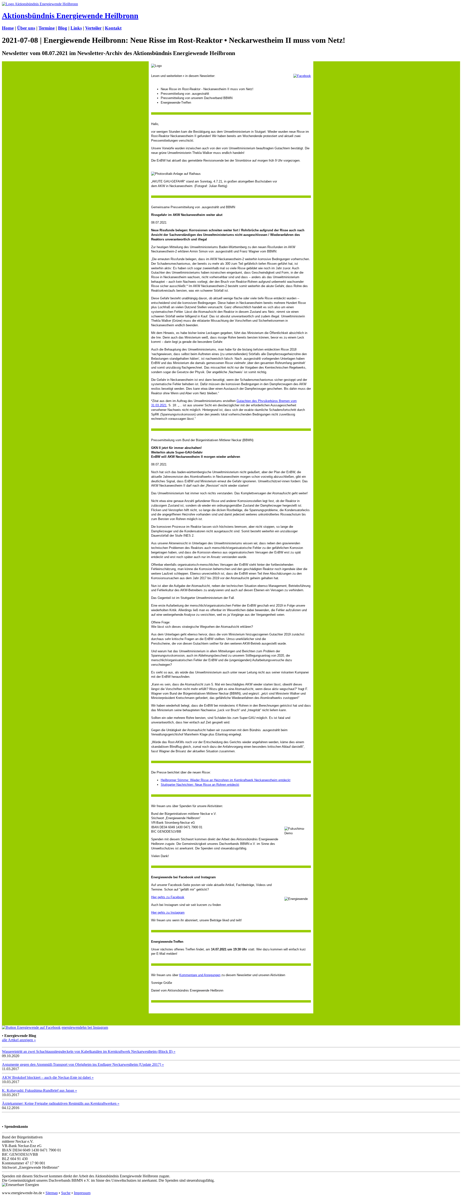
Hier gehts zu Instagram (168, 912)
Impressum (82, 1193)
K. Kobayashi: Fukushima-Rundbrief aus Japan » (39, 1090)
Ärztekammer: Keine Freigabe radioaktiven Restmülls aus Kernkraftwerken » (60, 1103)
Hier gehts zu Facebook (167, 897)
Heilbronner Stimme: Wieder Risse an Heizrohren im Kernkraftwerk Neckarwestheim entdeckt (225, 780)
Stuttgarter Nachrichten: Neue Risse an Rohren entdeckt (200, 784)
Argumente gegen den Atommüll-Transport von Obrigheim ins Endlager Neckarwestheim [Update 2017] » (83, 1064)
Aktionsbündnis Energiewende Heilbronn (70, 15)
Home (8, 28)
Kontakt (113, 28)
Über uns (26, 28)
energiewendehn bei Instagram (85, 1027)
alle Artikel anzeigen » (19, 1040)
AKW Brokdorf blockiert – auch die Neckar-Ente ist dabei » (48, 1077)
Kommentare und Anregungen (199, 975)
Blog (62, 28)
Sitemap (51, 1193)
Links (76, 28)
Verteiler (93, 28)
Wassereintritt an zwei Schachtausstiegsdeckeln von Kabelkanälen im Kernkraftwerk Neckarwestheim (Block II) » (88, 1051)
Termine (46, 28)
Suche (66, 1193)
